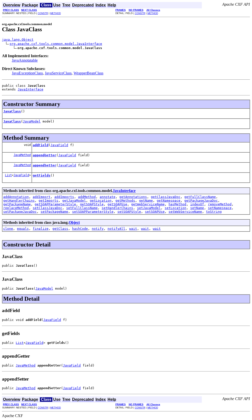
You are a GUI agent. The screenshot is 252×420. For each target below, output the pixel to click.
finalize (40, 228)
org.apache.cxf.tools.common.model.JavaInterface (56, 44)
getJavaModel (74, 200)
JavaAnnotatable (25, 60)
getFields (41, 175)
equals (23, 228)
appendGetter (44, 155)
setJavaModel (149, 208)
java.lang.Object (17, 39)
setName (197, 208)
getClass (60, 228)
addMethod (87, 197)
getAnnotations (133, 197)
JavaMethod (22, 155)
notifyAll (116, 228)
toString (214, 211)
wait (133, 228)
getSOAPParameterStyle (55, 204)
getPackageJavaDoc (201, 200)
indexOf (197, 204)
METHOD (55, 13)
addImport (41, 197)
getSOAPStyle (92, 204)
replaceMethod (16, 208)
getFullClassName (200, 197)
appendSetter (44, 165)
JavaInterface (30, 89)
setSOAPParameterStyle (92, 211)
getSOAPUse (117, 204)
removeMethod (220, 204)
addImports (64, 197)
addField (40, 145)
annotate (107, 197)
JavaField (59, 145)
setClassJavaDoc (47, 208)
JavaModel (32, 121)
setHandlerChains (117, 208)
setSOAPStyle (129, 211)
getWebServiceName (148, 204)
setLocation (175, 208)
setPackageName (54, 211)
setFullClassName (82, 208)
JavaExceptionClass (27, 73)
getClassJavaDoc (165, 197)
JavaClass (12, 111)
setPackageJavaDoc (20, 211)
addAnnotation (16, 197)
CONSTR (43, 13)
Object (74, 222)
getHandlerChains (19, 200)
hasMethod (177, 204)
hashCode (80, 228)
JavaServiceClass (58, 73)
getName (146, 200)
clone (8, 228)
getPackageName (17, 204)
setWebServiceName (185, 211)
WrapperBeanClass (88, 73)
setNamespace (220, 208)
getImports (48, 200)
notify (98, 228)
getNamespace (168, 200)
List (8, 175)
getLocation (100, 200)
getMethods (125, 200)
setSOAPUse (155, 211)
